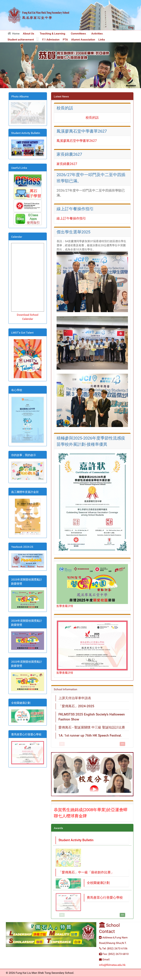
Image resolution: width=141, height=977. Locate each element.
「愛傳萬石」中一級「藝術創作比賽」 (86, 872)
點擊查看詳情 (65, 606)
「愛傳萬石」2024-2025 (76, 706)
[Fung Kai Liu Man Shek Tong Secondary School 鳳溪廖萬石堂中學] (38, 28)
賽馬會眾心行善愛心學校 (105, 897)
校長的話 (92, 118)
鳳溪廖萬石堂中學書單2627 (77, 141)
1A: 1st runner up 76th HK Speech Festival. (90, 735)
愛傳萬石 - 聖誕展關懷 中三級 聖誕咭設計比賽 (91, 727)
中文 (123, 27)
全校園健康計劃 (98, 883)
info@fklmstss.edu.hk (112, 965)
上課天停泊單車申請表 (74, 698)
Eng (130, 27)
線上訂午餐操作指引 (71, 218)
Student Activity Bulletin (76, 840)
